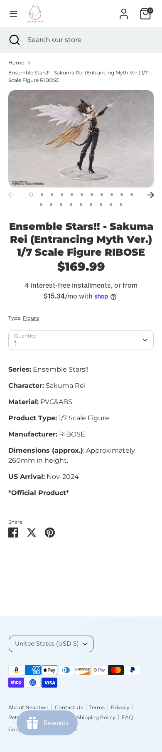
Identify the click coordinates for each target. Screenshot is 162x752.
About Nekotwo (28, 707)
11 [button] (131, 194)
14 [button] (61, 204)
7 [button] (92, 194)
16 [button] (81, 204)
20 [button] (121, 204)
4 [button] (62, 194)
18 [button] (101, 204)
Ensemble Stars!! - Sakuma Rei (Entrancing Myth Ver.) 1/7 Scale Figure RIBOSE (78, 76)
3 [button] (52, 194)
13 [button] (51, 204)
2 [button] (42, 194)
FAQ (127, 717)
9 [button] (111, 194)
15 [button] (71, 204)
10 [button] (121, 194)
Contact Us (69, 707)
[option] (81, 138)
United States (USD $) (47, 643)
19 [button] (111, 204)
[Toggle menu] (13, 13)
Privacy (120, 707)
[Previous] (11, 195)
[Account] (123, 10)
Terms (97, 707)
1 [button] (31, 194)
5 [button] (72, 194)
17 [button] (91, 204)
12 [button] (41, 204)
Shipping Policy (96, 717)
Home (16, 62)
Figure (31, 318)
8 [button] (102, 194)
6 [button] (82, 194)
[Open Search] (13, 40)
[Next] (151, 195)
